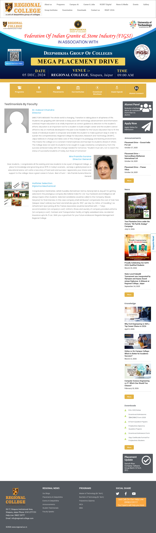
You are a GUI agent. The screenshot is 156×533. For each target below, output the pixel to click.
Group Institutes (51, 10)
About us (48, 4)
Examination (67, 10)
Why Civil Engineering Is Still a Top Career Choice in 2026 (137, 325)
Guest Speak (117, 92)
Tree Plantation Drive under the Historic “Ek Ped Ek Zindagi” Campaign (137, 223)
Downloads (81, 10)
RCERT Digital (105, 4)
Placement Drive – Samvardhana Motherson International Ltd (135, 155)
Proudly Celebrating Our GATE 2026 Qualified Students (137, 264)
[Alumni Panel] (145, 108)
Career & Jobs (89, 4)
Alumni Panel (132, 104)
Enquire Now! (153, 243)
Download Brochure (97, 93)
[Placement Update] (146, 460)
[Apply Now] (146, 126)
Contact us (95, 10)
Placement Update (131, 458)
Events (135, 4)
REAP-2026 (109, 10)
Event (38, 92)
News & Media (122, 4)
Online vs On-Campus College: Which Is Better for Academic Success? (137, 353)
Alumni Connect (136, 93)
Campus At (74, 4)
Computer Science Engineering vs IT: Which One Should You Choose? (137, 383)
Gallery (146, 4)
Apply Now (131, 123)
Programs (61, 4)
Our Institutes (78, 92)
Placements (58, 92)
